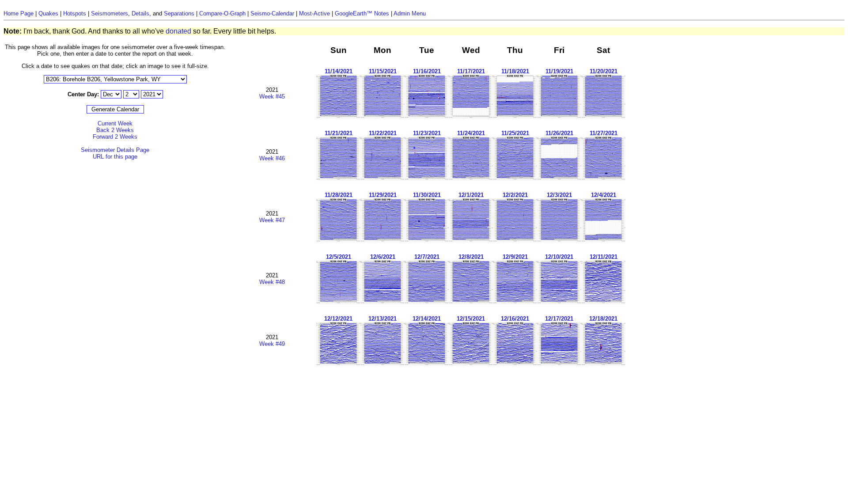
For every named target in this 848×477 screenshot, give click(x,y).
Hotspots (74, 13)
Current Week (115, 123)
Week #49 (272, 344)
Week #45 (272, 96)
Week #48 (272, 282)
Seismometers (109, 13)
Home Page (19, 13)
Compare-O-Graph (222, 13)
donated (178, 31)
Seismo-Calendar (272, 13)
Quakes (48, 13)
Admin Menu (410, 13)
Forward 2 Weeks (115, 136)
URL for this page (115, 156)
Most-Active (314, 13)
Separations (179, 13)
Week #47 (272, 220)
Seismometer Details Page (115, 150)
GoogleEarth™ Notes (362, 13)
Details (140, 13)
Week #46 (272, 158)
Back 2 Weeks (115, 130)
